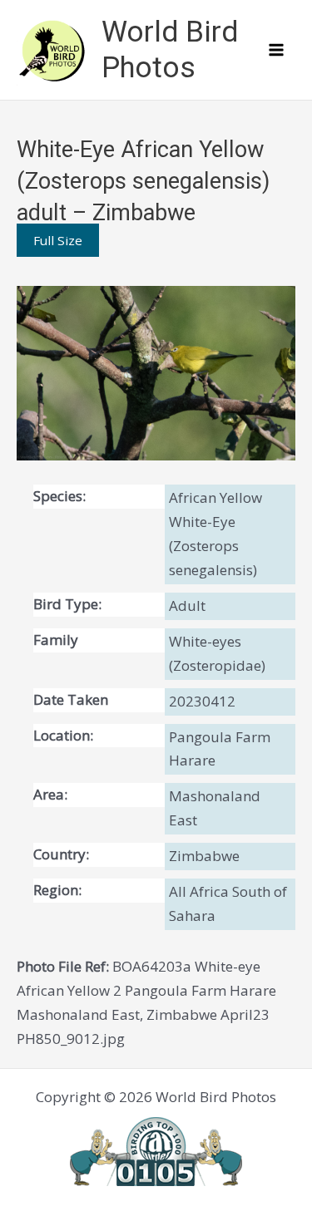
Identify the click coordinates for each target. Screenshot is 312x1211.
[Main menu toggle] (277, 50)
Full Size (57, 240)
